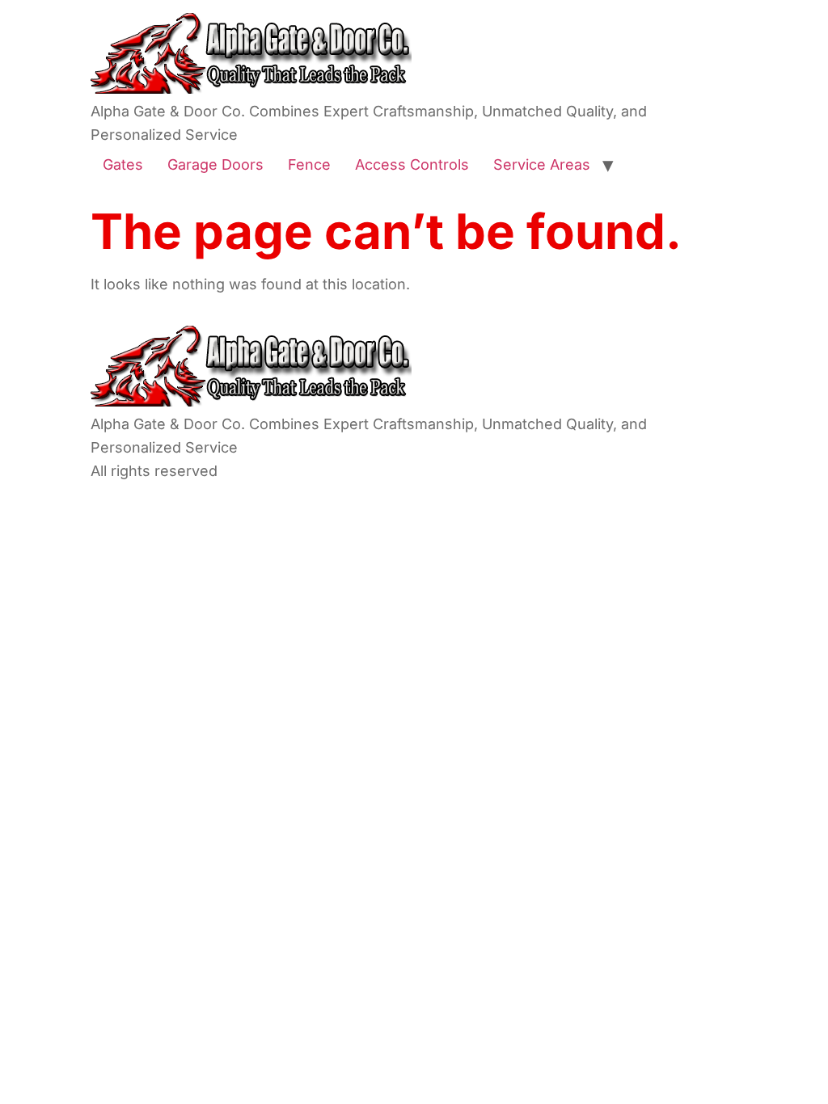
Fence (309, 164)
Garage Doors (215, 164)
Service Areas (541, 164)
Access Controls (412, 164)
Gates (123, 164)
